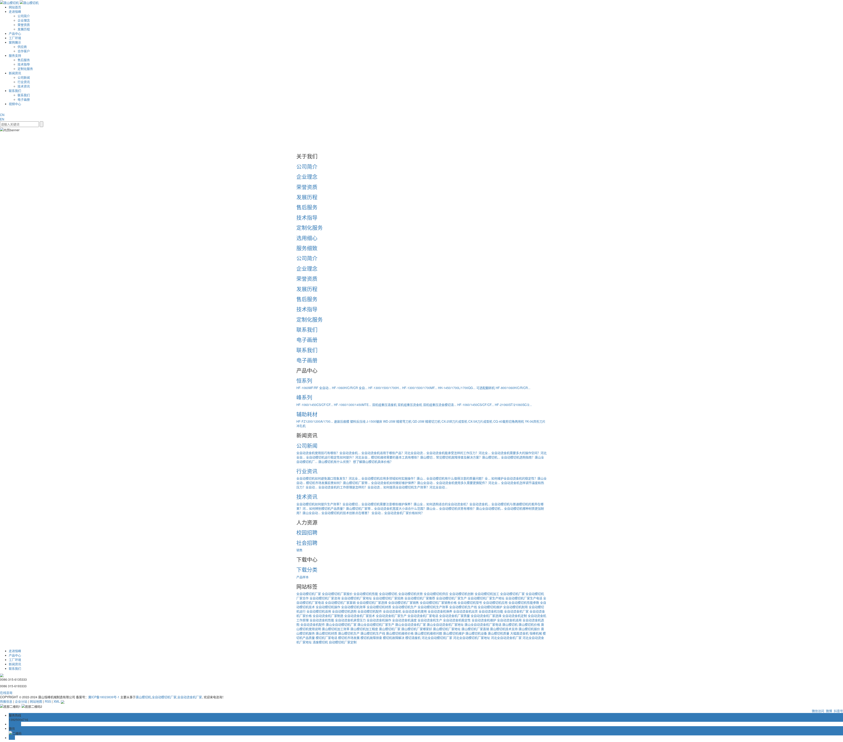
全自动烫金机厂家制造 (328, 615)
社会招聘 (306, 542)
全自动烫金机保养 (440, 611)
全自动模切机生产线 (463, 607)
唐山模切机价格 (529, 624)
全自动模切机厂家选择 (372, 602)
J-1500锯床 (374, 421)
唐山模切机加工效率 (335, 629)
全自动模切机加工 (487, 593)
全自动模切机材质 (379, 607)
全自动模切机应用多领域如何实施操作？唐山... (393, 478)
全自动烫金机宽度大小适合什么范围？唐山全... (406, 508)
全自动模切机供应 (436, 593)
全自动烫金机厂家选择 (486, 615)
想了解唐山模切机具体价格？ (373, 461)
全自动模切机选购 (344, 611)
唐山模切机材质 (326, 633)
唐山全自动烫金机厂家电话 (483, 624)
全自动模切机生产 (404, 607)
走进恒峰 (15, 11)
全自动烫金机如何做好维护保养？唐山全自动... (403, 482)
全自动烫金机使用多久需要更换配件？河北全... (468, 482)
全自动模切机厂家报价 (337, 593)
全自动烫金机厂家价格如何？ (404, 513)
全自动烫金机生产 (430, 620)
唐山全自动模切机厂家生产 (375, 624)
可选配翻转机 (485, 388)
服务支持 (15, 55)
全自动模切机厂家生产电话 (523, 598)
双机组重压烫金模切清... (439, 404)
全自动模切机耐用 (515, 607)
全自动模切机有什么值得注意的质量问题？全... (458, 478)
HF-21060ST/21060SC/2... (513, 404)
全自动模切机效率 (353, 607)
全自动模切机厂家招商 (388, 598)
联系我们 (15, 90)
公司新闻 (24, 77)
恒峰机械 (536, 633)
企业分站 (21, 701)
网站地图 (36, 701)
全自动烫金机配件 (312, 624)
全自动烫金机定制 (514, 615)
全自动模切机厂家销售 (403, 602)
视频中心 (15, 104)
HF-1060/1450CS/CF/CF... (314, 404)
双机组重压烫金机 (410, 404)
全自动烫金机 (392, 611)
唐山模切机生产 (349, 633)
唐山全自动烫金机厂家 (410, 624)
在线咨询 (6, 692)
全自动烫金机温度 (404, 620)
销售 (299, 550)
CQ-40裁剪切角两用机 (508, 421)
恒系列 (304, 380)
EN (2, 119)
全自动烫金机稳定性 (457, 620)
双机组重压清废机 (384, 404)
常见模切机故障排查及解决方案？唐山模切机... (468, 457)
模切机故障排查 (371, 637)
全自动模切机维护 (490, 607)
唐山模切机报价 (529, 629)
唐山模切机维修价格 (400, 633)
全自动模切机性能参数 (523, 602)
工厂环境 (15, 38)
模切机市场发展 (349, 637)
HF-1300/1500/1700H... (384, 388)
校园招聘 (306, 532)
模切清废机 (413, 637)
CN (2, 115)
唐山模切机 (510, 624)
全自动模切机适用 (318, 611)
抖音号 (838, 711)
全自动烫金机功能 (491, 611)
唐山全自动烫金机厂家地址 (445, 624)
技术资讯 (24, 86)
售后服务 (24, 60)
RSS (48, 701)
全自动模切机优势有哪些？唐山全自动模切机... (471, 508)
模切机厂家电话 (326, 637)
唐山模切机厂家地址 (447, 629)
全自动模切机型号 (470, 602)
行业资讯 (24, 82)
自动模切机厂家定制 (343, 642)
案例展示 (15, 42)
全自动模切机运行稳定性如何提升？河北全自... (338, 457)
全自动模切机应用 (495, 602)
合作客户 (24, 51)
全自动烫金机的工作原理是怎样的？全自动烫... (350, 487)
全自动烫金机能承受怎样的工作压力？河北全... (458, 453)
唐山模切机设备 (476, 633)
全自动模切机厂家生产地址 (486, 598)
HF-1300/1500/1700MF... (419, 388)
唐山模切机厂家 (389, 629)
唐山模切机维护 (454, 633)
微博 (828, 711)
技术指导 (24, 64)
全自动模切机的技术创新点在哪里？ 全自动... (352, 513)
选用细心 (306, 238)
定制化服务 (25, 68)
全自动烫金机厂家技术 (359, 615)
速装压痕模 (341, 421)
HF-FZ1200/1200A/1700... (314, 421)
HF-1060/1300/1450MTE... (352, 404)
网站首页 (15, 7)
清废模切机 (320, 642)
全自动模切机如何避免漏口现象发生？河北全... (328, 478)
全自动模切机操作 (328, 607)
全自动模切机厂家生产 (451, 598)
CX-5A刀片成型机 (480, 421)
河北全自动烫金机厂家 (506, 637)
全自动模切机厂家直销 (340, 602)
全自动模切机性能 (365, 593)
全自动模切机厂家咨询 (325, 598)
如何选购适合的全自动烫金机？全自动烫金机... (458, 504)
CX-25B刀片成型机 (454, 421)
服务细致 (306, 248)
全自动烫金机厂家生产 (391, 615)
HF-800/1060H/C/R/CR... (513, 388)
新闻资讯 (15, 73)
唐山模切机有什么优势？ (335, 461)
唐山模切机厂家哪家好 (416, 629)
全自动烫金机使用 (414, 611)
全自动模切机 (388, 593)
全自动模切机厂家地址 (356, 598)
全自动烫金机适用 (509, 620)
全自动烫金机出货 (465, 611)
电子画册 (24, 99)
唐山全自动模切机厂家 (341, 624)
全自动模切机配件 (369, 611)
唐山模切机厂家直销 (475, 629)
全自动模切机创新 (461, 593)
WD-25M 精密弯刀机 (397, 421)
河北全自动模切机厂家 (437, 637)
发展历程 (24, 29)
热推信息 (6, 701)
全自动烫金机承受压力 (350, 620)
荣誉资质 (24, 24)
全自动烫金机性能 (322, 620)
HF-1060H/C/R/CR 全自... (349, 388)
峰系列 (304, 397)
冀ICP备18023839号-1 (103, 697)
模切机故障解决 (393, 637)
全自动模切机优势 (410, 593)
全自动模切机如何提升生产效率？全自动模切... (328, 504)
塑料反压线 (358, 421)
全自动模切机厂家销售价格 (438, 602)
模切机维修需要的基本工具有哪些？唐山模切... (403, 457)
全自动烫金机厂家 (516, 611)
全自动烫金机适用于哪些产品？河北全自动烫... (393, 453)
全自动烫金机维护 (484, 620)
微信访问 (817, 711)
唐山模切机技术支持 (504, 629)
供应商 (22, 46)
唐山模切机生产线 (372, 633)
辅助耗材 (306, 414)
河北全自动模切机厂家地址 (471, 637)
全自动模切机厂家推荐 (419, 598)
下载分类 (306, 569)
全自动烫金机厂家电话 (422, 615)
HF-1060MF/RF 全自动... (313, 388)
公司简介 (24, 16)
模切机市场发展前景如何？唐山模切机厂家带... (338, 482)
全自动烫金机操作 (379, 620)
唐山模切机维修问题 (428, 633)
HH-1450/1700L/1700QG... (457, 388)
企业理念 (24, 20)
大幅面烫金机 (519, 633)
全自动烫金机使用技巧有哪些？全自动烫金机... (328, 453)
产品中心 (15, 33)
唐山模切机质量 (498, 633)
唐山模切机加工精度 (364, 629)
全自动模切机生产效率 (433, 607)
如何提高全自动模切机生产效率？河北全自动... (415, 487)
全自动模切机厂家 (308, 593)
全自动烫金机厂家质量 (454, 615)
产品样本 (302, 577)
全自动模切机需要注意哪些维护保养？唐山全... (393, 504)
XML (57, 701)
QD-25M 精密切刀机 (426, 421)
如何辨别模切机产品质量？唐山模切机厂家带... (341, 508)
